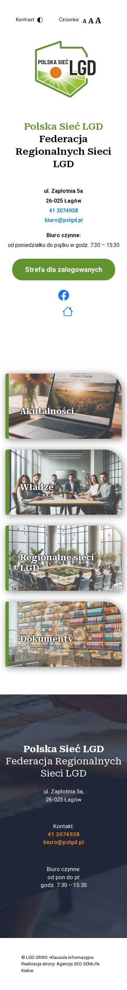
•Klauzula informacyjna (71, 957)
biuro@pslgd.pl (64, 220)
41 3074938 (63, 210)
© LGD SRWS (34, 957)
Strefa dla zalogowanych (63, 269)
